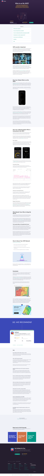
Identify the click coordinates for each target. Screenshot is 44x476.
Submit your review (24, 455)
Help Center (20, 464)
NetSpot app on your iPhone (16, 83)
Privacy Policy (25, 464)
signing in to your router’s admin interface (17, 112)
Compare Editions (9, 469)
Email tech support (33, 466)
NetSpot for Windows (10, 464)
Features (15, 464)
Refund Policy (25, 468)
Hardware (20, 469)
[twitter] (22, 9)
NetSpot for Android (15, 161)
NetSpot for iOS (9, 468)
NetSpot (22, 138)
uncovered (21, 48)
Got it (31, 474)
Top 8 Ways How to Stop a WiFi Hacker (21, 436)
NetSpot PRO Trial (16, 468)
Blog (19, 468)
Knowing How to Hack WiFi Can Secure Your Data (12, 436)
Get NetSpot (31, 22)
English (35, 471)
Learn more (28, 474)
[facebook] (21, 9)
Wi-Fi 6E (23, 70)
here (19, 335)
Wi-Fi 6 (20, 70)
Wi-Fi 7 (25, 70)
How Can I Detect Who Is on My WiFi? (18, 396)
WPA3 (18, 66)
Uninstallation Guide (26, 469)
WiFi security (23, 5)
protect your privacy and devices (17, 242)
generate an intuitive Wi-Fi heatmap (18, 277)
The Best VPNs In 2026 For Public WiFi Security (31, 437)
